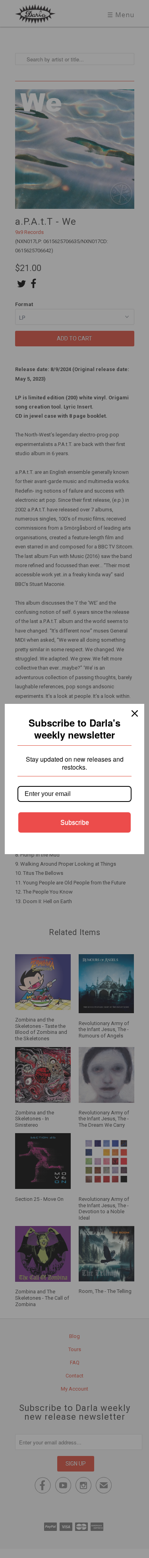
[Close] (134, 713)
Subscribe (74, 822)
